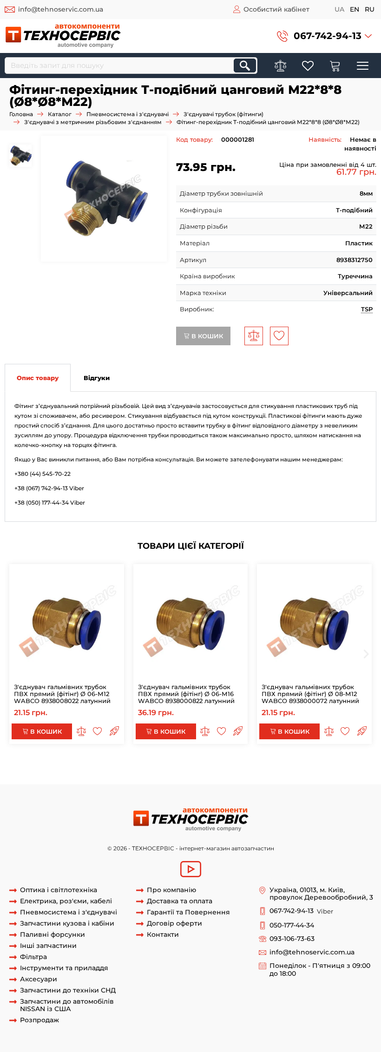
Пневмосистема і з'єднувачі (127, 114)
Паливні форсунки (52, 935)
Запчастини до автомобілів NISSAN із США (67, 1005)
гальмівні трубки (110, 766)
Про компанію (171, 890)
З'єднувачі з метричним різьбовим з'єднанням (93, 121)
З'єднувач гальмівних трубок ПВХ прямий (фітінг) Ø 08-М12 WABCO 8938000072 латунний (310, 693)
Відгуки (97, 377)
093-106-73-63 (292, 939)
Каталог (60, 114)
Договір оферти (174, 923)
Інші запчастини (48, 946)
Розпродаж (39, 1020)
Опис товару (38, 377)
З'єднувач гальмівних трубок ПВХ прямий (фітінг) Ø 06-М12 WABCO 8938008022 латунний (62, 693)
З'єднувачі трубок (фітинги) (223, 114)
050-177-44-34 (291, 925)
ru (369, 9)
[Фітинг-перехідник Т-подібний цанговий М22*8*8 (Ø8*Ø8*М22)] (104, 199)
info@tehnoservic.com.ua (60, 9)
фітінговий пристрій (78, 775)
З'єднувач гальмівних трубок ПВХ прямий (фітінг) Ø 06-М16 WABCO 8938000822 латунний (186, 693)
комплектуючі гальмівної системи (192, 766)
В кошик (206, 336)
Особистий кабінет (276, 9)
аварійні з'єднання (50, 766)
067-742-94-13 (327, 35)
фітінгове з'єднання (280, 766)
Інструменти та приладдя (64, 968)
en (354, 9)
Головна (21, 114)
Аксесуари (38, 979)
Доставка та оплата (179, 901)
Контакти (163, 935)
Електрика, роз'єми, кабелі (66, 901)
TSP (367, 309)
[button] (324, 36)
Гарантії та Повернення (188, 912)
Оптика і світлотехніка (58, 890)
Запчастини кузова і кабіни (67, 923)
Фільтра (33, 957)
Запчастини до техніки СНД (68, 990)
